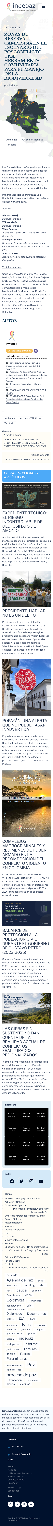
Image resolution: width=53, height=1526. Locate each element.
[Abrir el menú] (43, 7)
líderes (25, 1353)
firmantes (40, 1325)
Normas (9, 1243)
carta (9, 1291)
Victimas (25, 1383)
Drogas (10, 1319)
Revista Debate (12, 1260)
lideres (11, 1353)
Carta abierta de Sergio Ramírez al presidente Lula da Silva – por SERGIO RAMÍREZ (23, 366)
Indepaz (25, 1518)
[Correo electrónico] (36, 351)
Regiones (24, 1257)
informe (31, 1344)
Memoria (9, 1236)
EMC (32, 1319)
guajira (31, 1333)
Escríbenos (18, 1446)
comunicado (35, 1301)
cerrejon (36, 1290)
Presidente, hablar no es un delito (24, 613)
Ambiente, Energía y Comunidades (23, 1198)
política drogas (14, 1370)
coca (28, 1295)
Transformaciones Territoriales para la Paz (28, 1269)
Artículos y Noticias (32, 139)
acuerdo (12, 1275)
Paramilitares (17, 1359)
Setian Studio (13, 1521)
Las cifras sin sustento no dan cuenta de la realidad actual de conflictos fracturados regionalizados (23, 1042)
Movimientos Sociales (16, 1240)
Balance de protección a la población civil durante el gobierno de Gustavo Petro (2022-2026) (25, 941)
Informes (9, 1226)
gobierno (25, 1329)
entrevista (12, 1325)
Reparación (33, 1380)
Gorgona (39, 1329)
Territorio (11, 144)
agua (40, 1281)
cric (29, 1305)
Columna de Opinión (15, 1205)
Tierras (11, 1383)
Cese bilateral (13, 1295)
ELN (22, 1318)
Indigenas (13, 1344)
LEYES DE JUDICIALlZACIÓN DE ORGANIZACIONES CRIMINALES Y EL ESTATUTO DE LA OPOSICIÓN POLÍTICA (25, 443)
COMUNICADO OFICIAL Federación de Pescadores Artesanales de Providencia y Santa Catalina (25, 399)
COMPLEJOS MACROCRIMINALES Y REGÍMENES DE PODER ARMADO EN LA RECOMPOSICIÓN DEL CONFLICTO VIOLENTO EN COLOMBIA (24, 854)
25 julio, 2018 (6, 431)
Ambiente (11, 139)
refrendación (14, 1380)
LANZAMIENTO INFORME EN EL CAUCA (27, 459)
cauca (22, 1290)
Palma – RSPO (12, 1257)
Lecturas (30, 1349)
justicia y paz (13, 1349)
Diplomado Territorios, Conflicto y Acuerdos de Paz (30, 1210)
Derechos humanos (16, 1309)
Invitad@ (11, 343)
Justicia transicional (15, 1229)
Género (42, 1215)
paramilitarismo (14, 1365)
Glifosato (11, 1329)
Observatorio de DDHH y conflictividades (26, 1247)
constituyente (14, 1305)
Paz (31, 1364)
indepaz (26, 1338)
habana (10, 1339)
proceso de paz (21, 1374)
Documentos (36, 1313)
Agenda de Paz (20, 1280)
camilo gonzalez (34, 1285)
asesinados (13, 1285)
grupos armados (14, 1333)
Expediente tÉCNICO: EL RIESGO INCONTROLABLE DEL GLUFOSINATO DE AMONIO (24, 522)
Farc (26, 1324)
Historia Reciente (13, 1222)
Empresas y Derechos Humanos (21, 1215)
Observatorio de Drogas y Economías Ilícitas (28, 1252)
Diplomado (14, 1313)
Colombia (15, 1300)
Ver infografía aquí (11, 267)
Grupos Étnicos (13, 1219)
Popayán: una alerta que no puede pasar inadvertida (24, 725)
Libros (8, 1233)
